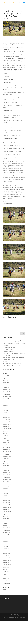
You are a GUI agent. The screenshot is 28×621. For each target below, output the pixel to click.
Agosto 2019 (6, 567)
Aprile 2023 (6, 468)
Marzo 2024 (6, 442)
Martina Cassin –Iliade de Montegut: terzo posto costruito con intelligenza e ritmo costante (13, 359)
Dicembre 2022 (6, 477)
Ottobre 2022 (6, 481)
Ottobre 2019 (6, 562)
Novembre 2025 (7, 396)
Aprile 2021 (6, 521)
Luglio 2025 (6, 405)
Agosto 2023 (6, 458)
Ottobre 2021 (6, 509)
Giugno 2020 (6, 544)
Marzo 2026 (6, 387)
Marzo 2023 (6, 470)
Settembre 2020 (7, 537)
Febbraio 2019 (6, 581)
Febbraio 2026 (6, 389)
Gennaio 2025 (6, 419)
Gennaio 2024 (6, 447)
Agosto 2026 (6, 375)
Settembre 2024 (7, 428)
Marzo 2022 (6, 498)
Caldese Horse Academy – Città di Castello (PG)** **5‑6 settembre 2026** (9, 349)
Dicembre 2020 (6, 530)
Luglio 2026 (6, 378)
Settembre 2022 (7, 484)
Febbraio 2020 (6, 553)
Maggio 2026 (6, 382)
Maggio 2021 (6, 518)
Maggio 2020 (6, 546)
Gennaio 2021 (6, 528)
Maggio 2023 (6, 465)
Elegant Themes (14, 617)
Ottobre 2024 (6, 426)
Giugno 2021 (6, 516)
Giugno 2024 (6, 435)
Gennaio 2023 (6, 475)
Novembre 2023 (7, 452)
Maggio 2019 (6, 574)
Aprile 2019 (6, 576)
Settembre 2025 (7, 401)
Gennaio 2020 (6, 555)
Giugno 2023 (6, 463)
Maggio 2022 (6, 493)
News (4, 589)
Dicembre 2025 (6, 394)
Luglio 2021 (6, 514)
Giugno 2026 (6, 380)
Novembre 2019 (7, 560)
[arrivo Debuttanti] (14, 315)
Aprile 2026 (6, 385)
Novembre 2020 (7, 532)
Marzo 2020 (6, 551)
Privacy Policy (7, 598)
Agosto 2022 (6, 486)
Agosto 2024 (6, 431)
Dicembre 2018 (6, 583)
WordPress (15, 619)
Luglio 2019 (6, 569)
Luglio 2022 (6, 488)
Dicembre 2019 (6, 558)
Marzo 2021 (6, 523)
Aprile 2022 (6, 495)
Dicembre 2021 (6, 504)
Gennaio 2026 (6, 392)
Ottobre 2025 (6, 399)
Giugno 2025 (6, 408)
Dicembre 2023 (6, 449)
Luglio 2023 (6, 461)
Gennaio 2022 (6, 502)
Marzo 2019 (6, 578)
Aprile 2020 (6, 548)
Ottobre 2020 (6, 535)
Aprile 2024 (6, 440)
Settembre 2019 (7, 564)
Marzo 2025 (6, 415)
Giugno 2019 (6, 571)
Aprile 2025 (6, 412)
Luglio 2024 (6, 433)
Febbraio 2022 (6, 500)
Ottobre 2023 (6, 454)
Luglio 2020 (6, 541)
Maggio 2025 (6, 410)
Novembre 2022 (7, 479)
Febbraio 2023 (6, 472)
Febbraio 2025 (6, 417)
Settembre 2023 (7, 456)
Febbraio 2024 (6, 445)
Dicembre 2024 (6, 422)
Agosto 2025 (6, 403)
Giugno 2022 (6, 491)
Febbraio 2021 (6, 525)
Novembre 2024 (7, 424)
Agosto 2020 (6, 539)
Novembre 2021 (7, 507)
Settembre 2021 (7, 511)
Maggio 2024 (6, 438)
